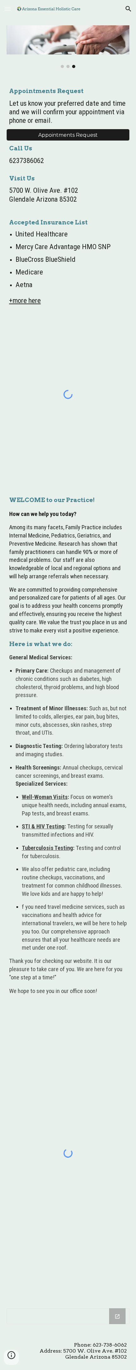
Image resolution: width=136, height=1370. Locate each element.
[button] (7, 8)
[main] (68, 106)
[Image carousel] (68, 46)
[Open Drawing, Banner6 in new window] (117, 1316)
